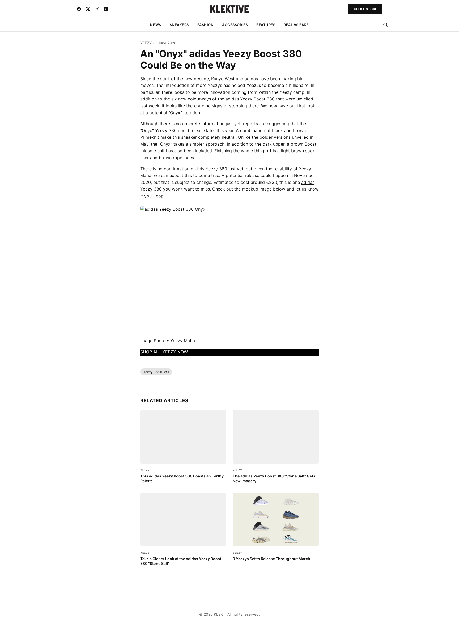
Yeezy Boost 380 (156, 372)
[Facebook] (78, 9)
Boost (310, 144)
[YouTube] (106, 9)
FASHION (205, 25)
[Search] (385, 24)
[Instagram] (97, 9)
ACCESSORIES (235, 25)
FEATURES (265, 25)
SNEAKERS (179, 25)
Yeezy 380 (166, 130)
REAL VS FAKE (296, 25)
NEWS (155, 25)
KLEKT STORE (365, 9)
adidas (251, 78)
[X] (88, 9)
